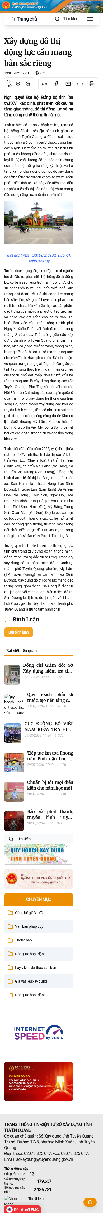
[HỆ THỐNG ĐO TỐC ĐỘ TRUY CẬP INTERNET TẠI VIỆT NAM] (38, 1032)
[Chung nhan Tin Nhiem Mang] (51, 1201)
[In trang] (92, 84)
